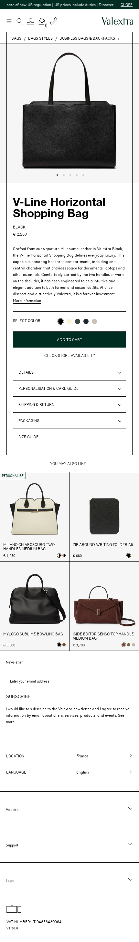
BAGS (16, 38)
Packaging (28, 420)
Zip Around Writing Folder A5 (103, 544)
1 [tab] (56, 174)
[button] (30, 21)
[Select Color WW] (69, 321)
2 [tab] (63, 174)
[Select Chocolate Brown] (64, 644)
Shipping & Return (36, 404)
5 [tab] (82, 174)
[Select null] (128, 644)
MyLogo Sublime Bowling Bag (33, 634)
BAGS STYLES (40, 38)
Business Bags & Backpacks (87, 38)
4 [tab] (76, 174)
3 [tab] (69, 174)
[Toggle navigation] (9, 21)
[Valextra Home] (117, 20)
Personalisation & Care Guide (48, 388)
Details (26, 372)
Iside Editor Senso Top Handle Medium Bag (103, 636)
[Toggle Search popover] (19, 22)
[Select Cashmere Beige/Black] (64, 555)
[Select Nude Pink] (133, 644)
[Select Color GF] (77, 321)
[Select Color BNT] (86, 321)
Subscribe (18, 696)
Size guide (28, 437)
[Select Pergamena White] (133, 555)
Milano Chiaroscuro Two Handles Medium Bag (29, 546)
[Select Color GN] (94, 321)
